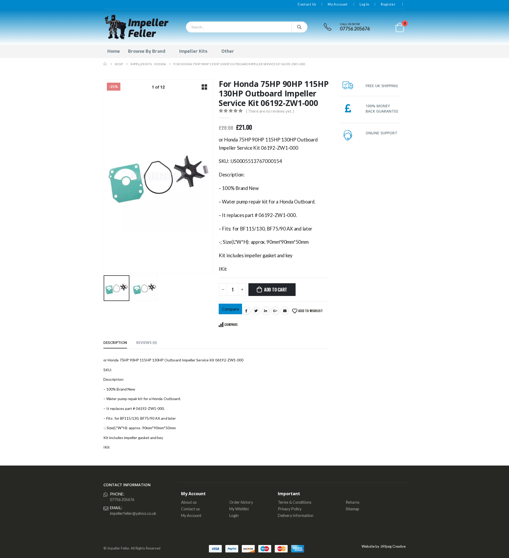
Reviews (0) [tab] (146, 342)
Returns (352, 502)
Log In (364, 4)
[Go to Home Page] (105, 64)
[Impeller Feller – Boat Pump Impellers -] (136, 27)
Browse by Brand (146, 51)
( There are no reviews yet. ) (270, 111)
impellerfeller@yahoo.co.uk (133, 513)
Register (388, 4)
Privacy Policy (289, 509)
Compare (230, 308)
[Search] (299, 27)
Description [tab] (115, 342)
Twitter (256, 311)
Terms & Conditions (294, 502)
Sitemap (352, 509)
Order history (241, 502)
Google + (275, 311)
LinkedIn (265, 311)
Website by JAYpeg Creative (384, 546)
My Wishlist (239, 509)
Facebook (246, 311)
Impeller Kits (193, 51)
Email (284, 311)
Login (234, 515)
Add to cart (275, 289)
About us (189, 502)
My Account (338, 4)
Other (227, 51)
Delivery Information (295, 515)
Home (113, 51)
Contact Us (306, 4)
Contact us (190, 509)
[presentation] (105, 176)
